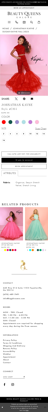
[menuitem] (9, 22)
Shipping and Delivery (14, 346)
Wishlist (7, 354)
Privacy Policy (10, 340)
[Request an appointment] (24, 22)
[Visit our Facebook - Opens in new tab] (4, 384)
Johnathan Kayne (23, 28)
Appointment (9, 357)
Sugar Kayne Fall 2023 (15, 31)
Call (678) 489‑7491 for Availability (24, 154)
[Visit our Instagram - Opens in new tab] (12, 384)
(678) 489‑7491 (11, 294)
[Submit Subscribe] (24, 376)
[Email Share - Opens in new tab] (32, 99)
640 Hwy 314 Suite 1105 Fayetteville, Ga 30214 (22, 289)
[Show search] (31, 22)
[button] (9, 22)
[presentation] (11, 223)
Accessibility (9, 351)
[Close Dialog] (2, 407)
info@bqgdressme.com (14, 298)
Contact (7, 362)
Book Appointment (24, 166)
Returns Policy (10, 348)
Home (5, 28)
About (6, 360)
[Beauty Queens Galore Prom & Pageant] (24, 15)
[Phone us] (16, 22)
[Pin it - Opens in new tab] (24, 98)
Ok (45, 407)
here (27, 410)
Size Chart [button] (40, 128)
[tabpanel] (24, 65)
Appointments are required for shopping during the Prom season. (24, 3)
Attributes (9, 173)
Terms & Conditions (12, 343)
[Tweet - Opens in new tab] (16, 98)
